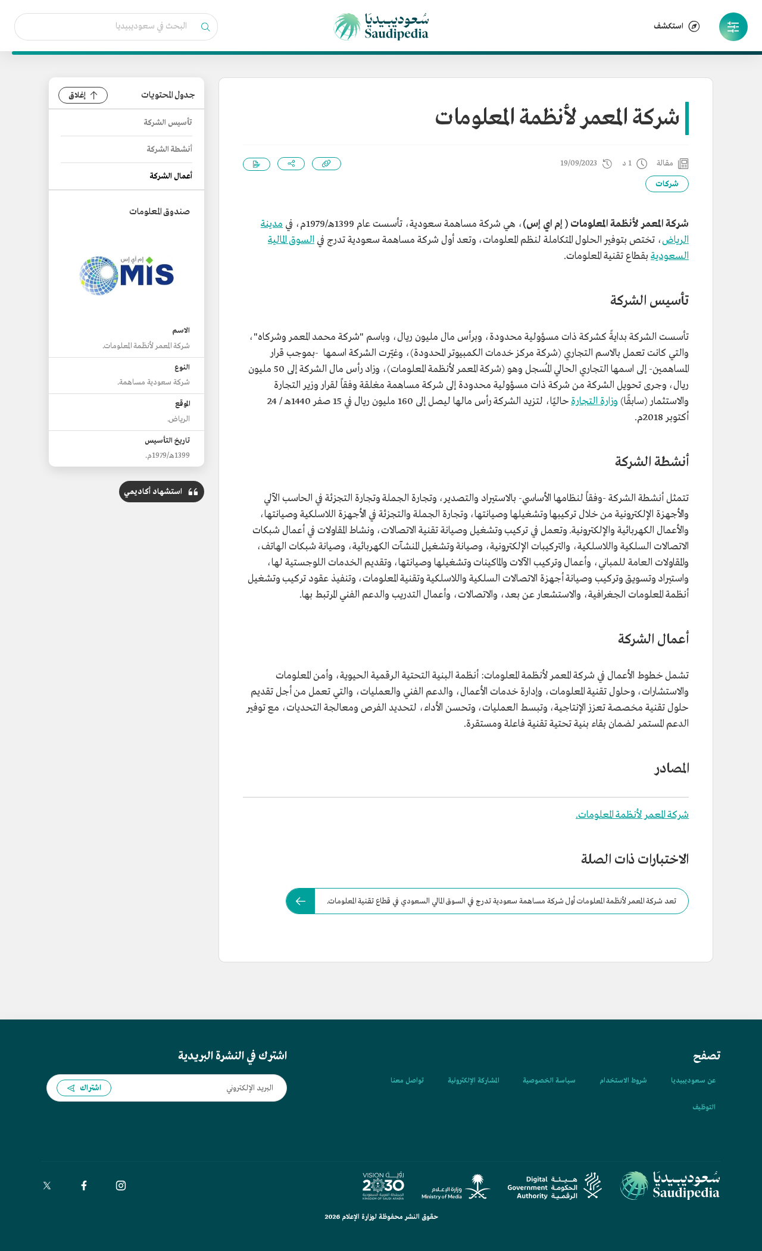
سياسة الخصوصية (549, 1081)
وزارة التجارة (594, 401)
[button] (733, 26)
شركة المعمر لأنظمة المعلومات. (632, 815)
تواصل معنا (407, 1081)
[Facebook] (84, 1185)
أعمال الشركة (171, 176)
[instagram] (120, 1185)
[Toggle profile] (733, 26)
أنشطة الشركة (169, 150)
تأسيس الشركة (168, 123)
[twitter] (47, 1185)
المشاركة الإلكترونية (473, 1081)
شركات (667, 184)
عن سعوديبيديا (693, 1081)
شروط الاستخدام (623, 1081)
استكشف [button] (668, 26)
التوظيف (704, 1107)
